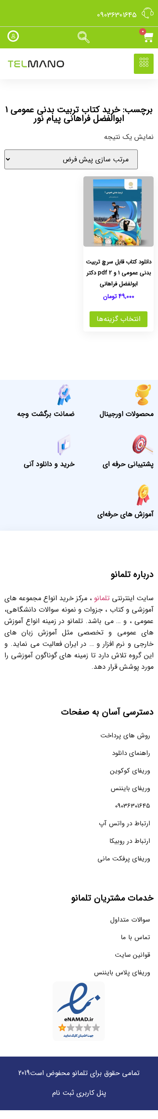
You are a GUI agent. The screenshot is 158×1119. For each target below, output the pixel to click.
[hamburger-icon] (144, 64)
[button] (83, 37)
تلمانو (102, 598)
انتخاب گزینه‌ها (118, 318)
